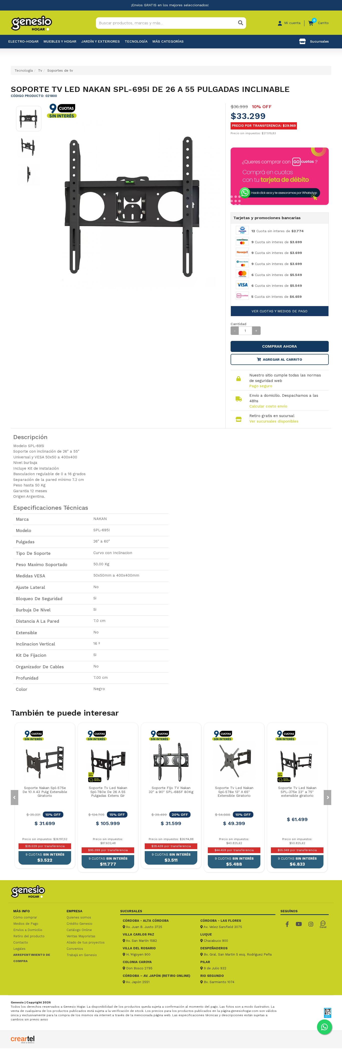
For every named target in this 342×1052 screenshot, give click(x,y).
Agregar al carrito (282, 359)
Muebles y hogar (60, 41)
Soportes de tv (60, 70)
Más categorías (168, 41)
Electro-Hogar (23, 41)
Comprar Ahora (279, 346)
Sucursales (319, 41)
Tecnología (136, 41)
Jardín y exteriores (100, 41)
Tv (40, 70)
